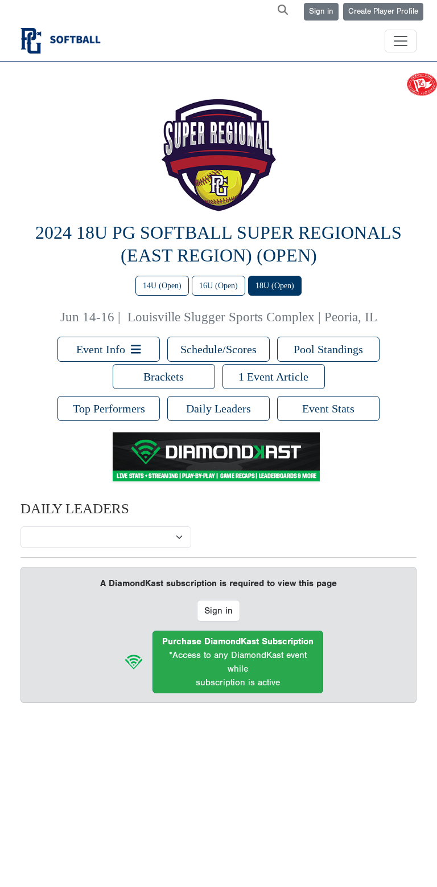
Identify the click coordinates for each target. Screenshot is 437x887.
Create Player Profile (383, 11)
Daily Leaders (218, 408)
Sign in (321, 11)
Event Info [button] (103, 349)
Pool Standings (328, 349)
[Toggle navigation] (401, 41)
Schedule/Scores (218, 349)
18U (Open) (274, 285)
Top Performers (109, 408)
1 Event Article (273, 376)
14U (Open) (162, 285)
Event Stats (328, 408)
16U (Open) (218, 285)
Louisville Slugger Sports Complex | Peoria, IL (252, 317)
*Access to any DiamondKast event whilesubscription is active (238, 662)
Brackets (163, 376)
